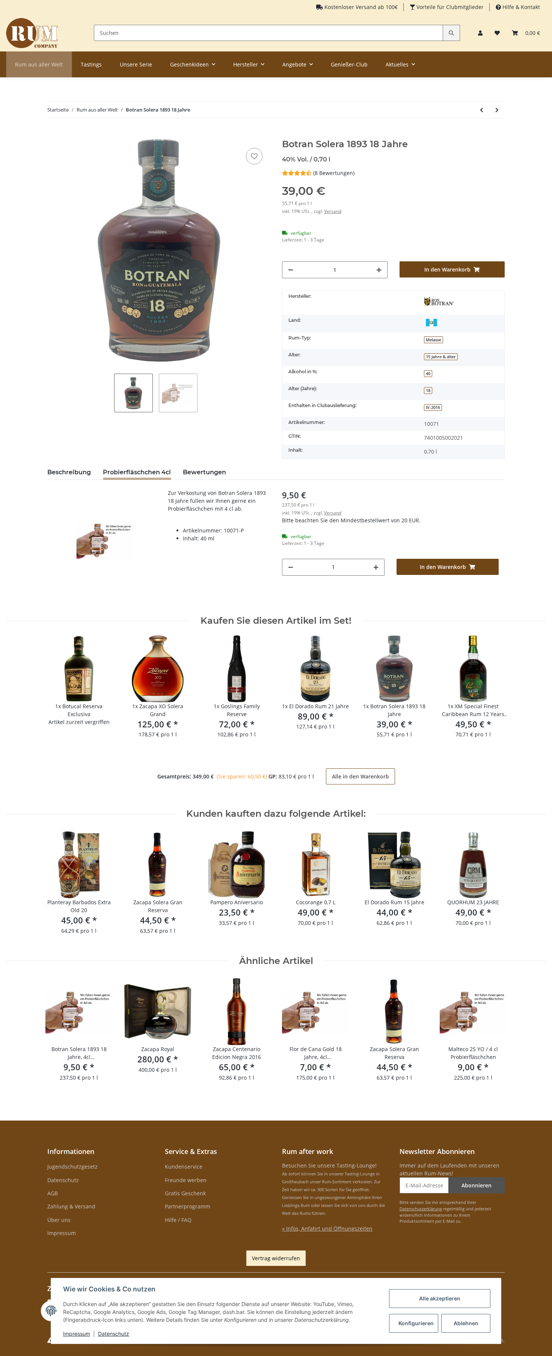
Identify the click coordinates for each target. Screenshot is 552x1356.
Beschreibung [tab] (69, 472)
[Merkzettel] (497, 33)
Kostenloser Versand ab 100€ (360, 7)
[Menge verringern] (290, 270)
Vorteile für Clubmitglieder (449, 7)
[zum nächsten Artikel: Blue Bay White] (497, 110)
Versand (332, 211)
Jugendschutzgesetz (72, 1166)
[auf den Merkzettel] (254, 156)
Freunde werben (186, 1180)
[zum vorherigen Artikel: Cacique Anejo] (481, 110)
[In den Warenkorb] (53, 135)
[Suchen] (451, 33)
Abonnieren (477, 1185)
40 (428, 373)
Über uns (59, 1219)
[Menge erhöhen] (379, 270)
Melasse (433, 339)
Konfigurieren (416, 1323)
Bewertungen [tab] (204, 472)
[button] (480, 33)
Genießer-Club (349, 64)
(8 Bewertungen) (333, 172)
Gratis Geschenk (185, 1193)
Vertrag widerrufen (276, 1258)
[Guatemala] (431, 322)
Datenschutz (63, 1180)
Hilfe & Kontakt (520, 7)
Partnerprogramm (187, 1206)
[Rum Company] (32, 32)
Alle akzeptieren (439, 1298)
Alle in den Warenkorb (360, 776)
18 (428, 390)
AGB (52, 1193)
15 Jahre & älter (441, 356)
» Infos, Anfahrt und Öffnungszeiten (327, 1228)
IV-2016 (433, 407)
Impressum (61, 1233)
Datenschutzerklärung (421, 1208)
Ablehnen (466, 1323)
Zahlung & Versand (71, 1206)
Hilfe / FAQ (178, 1219)
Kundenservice (183, 1166)
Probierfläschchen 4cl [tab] (137, 472)
